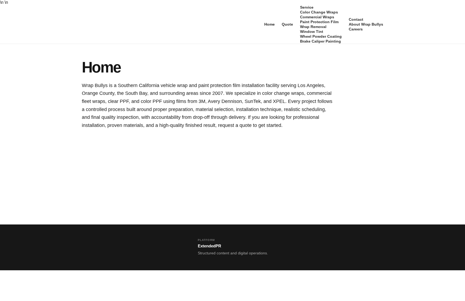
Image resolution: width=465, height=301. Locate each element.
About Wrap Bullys (366, 24)
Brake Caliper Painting (320, 41)
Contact (356, 19)
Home (269, 24)
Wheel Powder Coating (321, 36)
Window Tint (311, 31)
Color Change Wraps (319, 12)
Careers (356, 29)
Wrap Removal (313, 27)
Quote (287, 24)
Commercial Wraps (317, 17)
